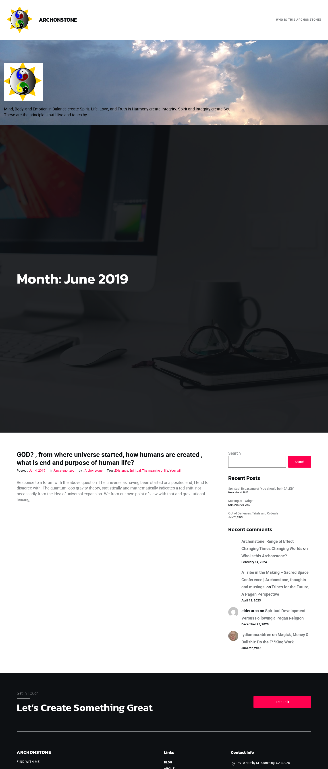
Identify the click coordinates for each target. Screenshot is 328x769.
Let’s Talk (282, 702)
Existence (121, 470)
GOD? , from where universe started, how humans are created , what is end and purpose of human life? (110, 458)
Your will (175, 470)
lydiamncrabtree (256, 634)
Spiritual (135, 470)
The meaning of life (155, 470)
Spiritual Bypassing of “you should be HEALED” (261, 488)
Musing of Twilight (241, 501)
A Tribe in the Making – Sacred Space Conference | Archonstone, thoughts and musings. (275, 579)
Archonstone (93, 470)
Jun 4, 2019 (37, 470)
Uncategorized (64, 470)
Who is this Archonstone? (264, 555)
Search (234, 453)
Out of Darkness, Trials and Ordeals (253, 513)
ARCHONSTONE (58, 20)
